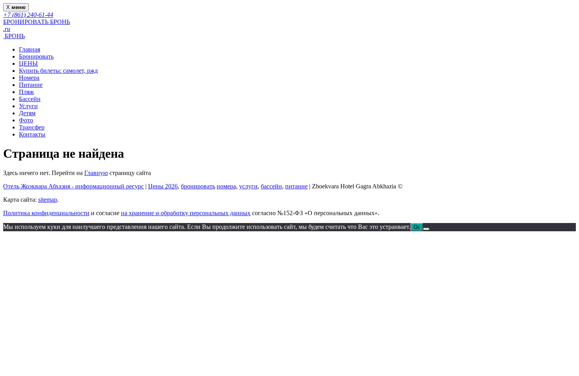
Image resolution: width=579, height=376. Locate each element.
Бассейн (30, 99)
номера (226, 186)
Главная (29, 49)
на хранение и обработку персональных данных (186, 213)
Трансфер (32, 127)
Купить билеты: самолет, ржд (58, 70)
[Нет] (426, 229)
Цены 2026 (163, 186)
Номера (29, 77)
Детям (27, 113)
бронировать (198, 186)
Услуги (28, 106)
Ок (417, 227)
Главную (96, 173)
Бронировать (36, 56)
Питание (31, 84)
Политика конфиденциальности (46, 213)
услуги (248, 186)
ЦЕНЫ (28, 63)
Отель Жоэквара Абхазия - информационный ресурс (73, 186)
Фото (26, 120)
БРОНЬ (14, 36)
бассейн (271, 186)
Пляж (26, 91)
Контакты (32, 134)
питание (296, 186)
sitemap (47, 199)
